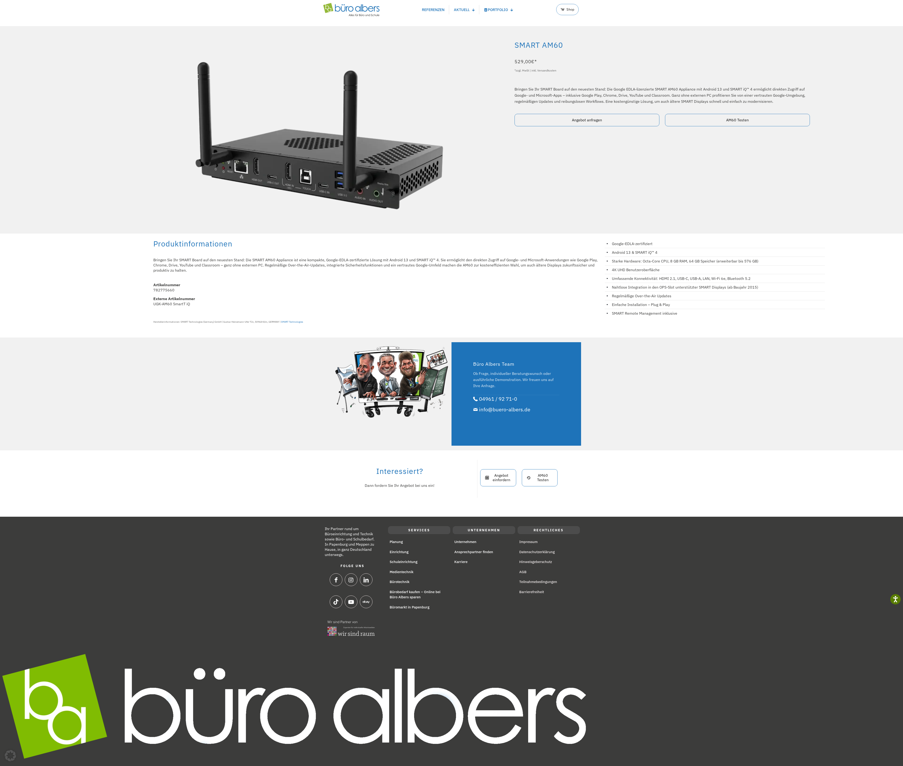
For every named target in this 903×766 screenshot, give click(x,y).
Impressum (528, 542)
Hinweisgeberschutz (535, 562)
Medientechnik (401, 572)
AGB (523, 572)
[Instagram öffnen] (351, 579)
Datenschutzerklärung (537, 552)
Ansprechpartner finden (473, 552)
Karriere (460, 562)
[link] (351, 628)
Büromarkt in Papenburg (409, 607)
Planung (396, 542)
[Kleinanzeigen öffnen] (351, 601)
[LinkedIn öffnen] (366, 579)
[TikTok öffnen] (336, 601)
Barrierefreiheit (531, 592)
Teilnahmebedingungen (538, 581)
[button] (10, 755)
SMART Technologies (292, 321)
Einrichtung (399, 552)
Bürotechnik (399, 581)
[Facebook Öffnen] (336, 579)
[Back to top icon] (879, 755)
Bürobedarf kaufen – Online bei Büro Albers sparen (415, 594)
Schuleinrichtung (403, 562)
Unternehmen (465, 542)
